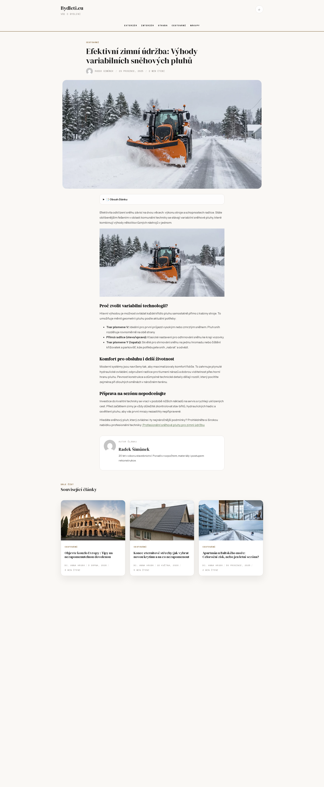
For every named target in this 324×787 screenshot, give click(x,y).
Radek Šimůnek (104, 71)
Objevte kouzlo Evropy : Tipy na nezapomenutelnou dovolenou (89, 555)
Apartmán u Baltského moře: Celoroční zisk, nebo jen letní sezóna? (230, 555)
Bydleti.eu (72, 8)
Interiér (147, 25)
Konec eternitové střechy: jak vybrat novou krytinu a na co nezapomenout (161, 555)
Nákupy (195, 25)
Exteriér (130, 25)
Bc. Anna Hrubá (75, 565)
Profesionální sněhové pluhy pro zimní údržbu (173, 425)
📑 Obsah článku (116, 199)
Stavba (163, 25)
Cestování (179, 25)
